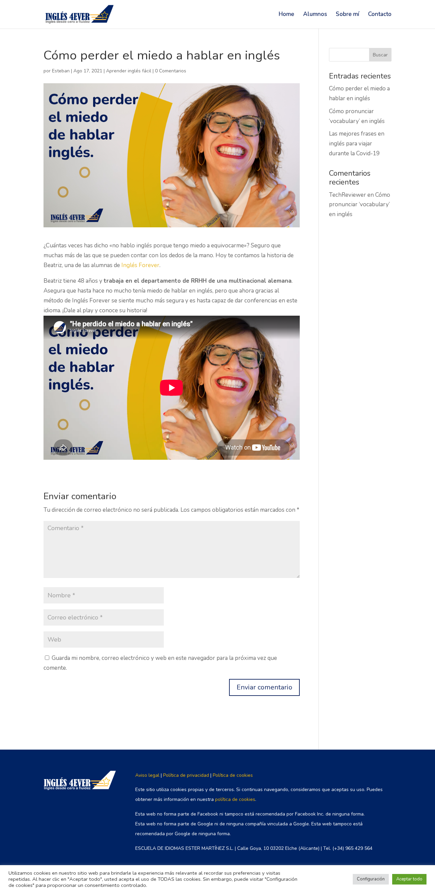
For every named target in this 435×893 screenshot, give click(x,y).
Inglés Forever (140, 265)
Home (286, 15)
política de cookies (235, 799)
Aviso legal (147, 775)
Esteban (61, 71)
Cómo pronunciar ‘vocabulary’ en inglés (359, 204)
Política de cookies (233, 775)
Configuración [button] (371, 879)
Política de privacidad (186, 775)
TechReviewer (347, 195)
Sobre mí (347, 15)
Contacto (380, 15)
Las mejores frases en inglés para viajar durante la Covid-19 (356, 143)
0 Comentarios (170, 71)
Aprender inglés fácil (128, 71)
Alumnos (315, 15)
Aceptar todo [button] (409, 879)
